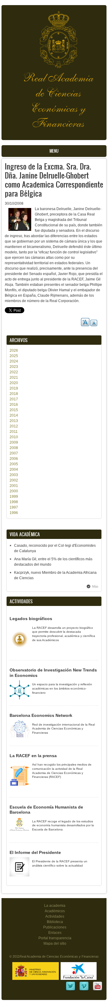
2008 (14, 448)
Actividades (54, 916)
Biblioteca (55, 922)
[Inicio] (54, 36)
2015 (14, 410)
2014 (14, 415)
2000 (14, 491)
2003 (14, 475)
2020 (14, 383)
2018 (14, 394)
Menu (54, 151)
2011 (14, 432)
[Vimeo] (84, 990)
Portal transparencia (54, 938)
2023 (14, 367)
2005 (14, 464)
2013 (14, 421)
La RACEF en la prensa (33, 755)
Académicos (55, 911)
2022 (14, 372)
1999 (14, 496)
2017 (14, 399)
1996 (14, 513)
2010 (14, 437)
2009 (14, 442)
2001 (14, 486)
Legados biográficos (31, 618)
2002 (14, 480)
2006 (14, 459)
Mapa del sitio (55, 943)
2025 (14, 356)
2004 (14, 469)
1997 (14, 507)
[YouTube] (97, 990)
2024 (14, 361)
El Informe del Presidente (35, 852)
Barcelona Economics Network (41, 715)
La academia (54, 906)
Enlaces (55, 933)
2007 (14, 453)
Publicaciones (54, 927)
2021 (14, 377)
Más (95, 586)
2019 (14, 388)
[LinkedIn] (70, 990)
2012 (14, 426)
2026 (14, 350)
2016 (14, 404)
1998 (14, 502)
